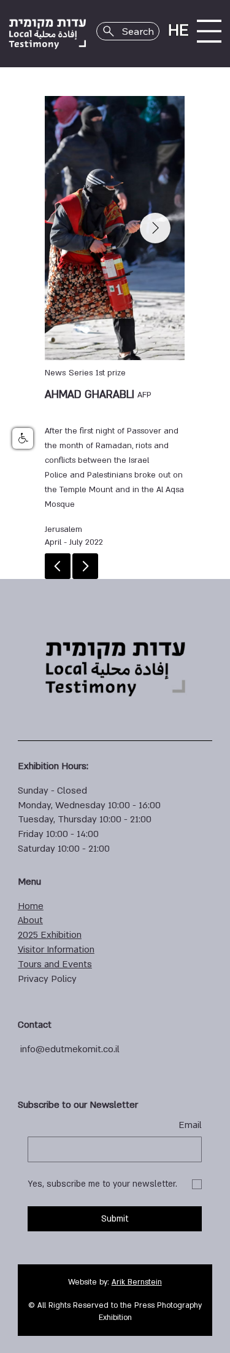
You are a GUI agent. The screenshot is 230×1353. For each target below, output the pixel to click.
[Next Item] (155, 228)
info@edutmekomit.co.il (70, 1049)
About (30, 920)
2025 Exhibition (50, 935)
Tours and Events (55, 964)
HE (178, 31)
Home (31, 906)
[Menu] (209, 31)
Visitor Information (56, 949)
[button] (22, 438)
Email (190, 1125)
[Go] (85, 566)
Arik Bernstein (137, 1282)
